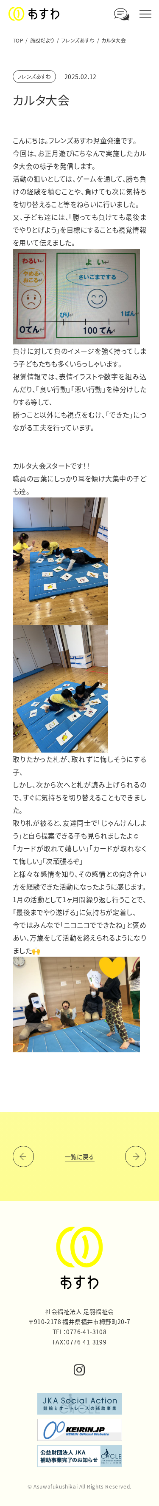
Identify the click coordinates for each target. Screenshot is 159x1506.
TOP (18, 40)
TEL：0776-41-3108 (79, 1331)
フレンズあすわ (78, 40)
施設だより (42, 40)
